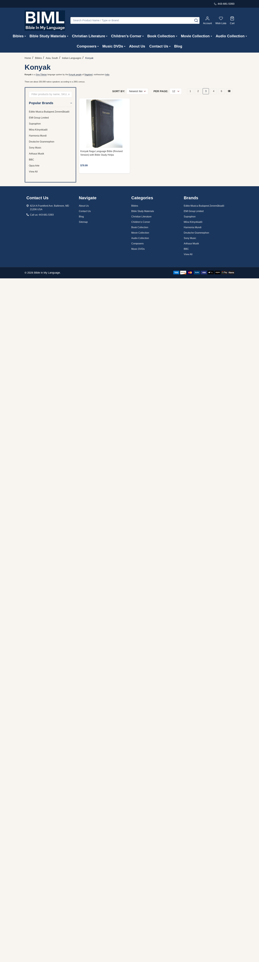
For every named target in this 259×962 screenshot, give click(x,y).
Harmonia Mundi (38, 135)
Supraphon (35, 123)
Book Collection (161, 36)
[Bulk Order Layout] (229, 91)
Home (28, 58)
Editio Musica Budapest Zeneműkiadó (49, 111)
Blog (178, 46)
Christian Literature (88, 36)
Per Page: (160, 91)
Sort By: (118, 91)
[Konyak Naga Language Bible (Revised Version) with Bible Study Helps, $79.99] (104, 123)
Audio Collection (230, 36)
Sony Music (35, 147)
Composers (86, 46)
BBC (31, 159)
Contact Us (158, 46)
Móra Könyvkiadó (38, 129)
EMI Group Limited (39, 117)
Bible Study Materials (48, 36)
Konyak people (75, 74)
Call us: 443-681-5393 (42, 214)
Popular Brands (41, 103)
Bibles (18, 36)
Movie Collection (195, 36)
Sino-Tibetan (41, 74)
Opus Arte (34, 165)
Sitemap (83, 222)
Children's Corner (126, 36)
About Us (137, 46)
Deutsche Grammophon (41, 141)
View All (33, 171)
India (107, 74)
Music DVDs (112, 46)
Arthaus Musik (36, 153)
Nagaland (88, 74)
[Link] (45, 20)
